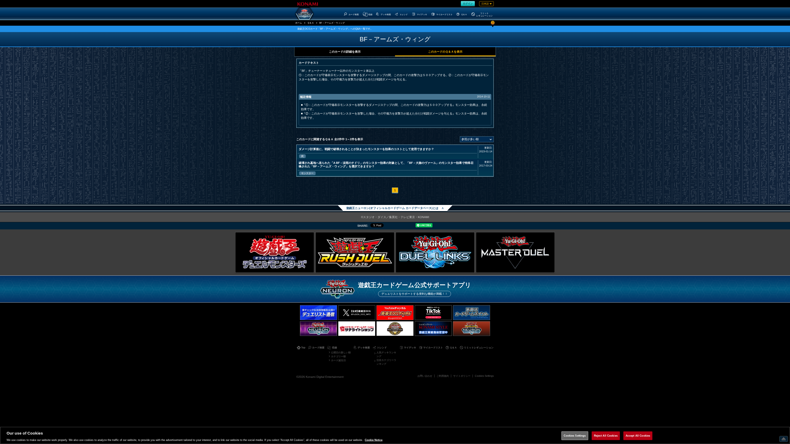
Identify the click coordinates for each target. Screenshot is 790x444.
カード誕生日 (338, 360)
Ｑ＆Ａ (310, 23)
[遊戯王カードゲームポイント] (471, 312)
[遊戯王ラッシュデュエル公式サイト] (354, 252)
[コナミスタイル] (433, 328)
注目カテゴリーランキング (386, 362)
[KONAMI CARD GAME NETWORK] (318, 328)
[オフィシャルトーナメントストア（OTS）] (395, 328)
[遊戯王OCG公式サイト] (274, 252)
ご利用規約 (443, 376)
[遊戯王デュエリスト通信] (318, 312)
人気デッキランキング (386, 354)
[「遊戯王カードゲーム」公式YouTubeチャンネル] (395, 312)
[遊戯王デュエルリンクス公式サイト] (435, 252)
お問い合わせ (424, 376)
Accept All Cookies (638, 435)
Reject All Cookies (606, 435)
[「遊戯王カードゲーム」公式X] (356, 312)
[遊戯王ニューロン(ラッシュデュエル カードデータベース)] (471, 328)
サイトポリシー (462, 376)
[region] (395, 435)
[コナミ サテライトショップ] (356, 328)
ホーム (298, 23)
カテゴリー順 (338, 356)
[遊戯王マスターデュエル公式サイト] (515, 252)
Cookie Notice (373, 439)
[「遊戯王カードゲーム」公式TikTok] (433, 312)
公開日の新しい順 (341, 352)
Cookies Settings (484, 376)
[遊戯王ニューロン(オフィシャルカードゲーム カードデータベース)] (304, 13)
